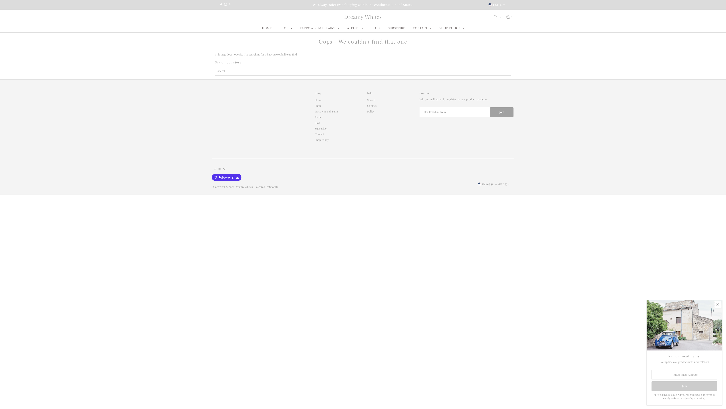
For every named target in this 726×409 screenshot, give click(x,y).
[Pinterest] (230, 4)
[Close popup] (717, 304)
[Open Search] (495, 17)
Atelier (354, 28)
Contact (421, 28)
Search (371, 100)
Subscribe (396, 28)
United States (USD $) (494, 184)
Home (267, 28)
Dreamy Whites (363, 16)
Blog (376, 28)
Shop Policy (450, 28)
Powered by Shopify (266, 187)
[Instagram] (225, 4)
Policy (370, 111)
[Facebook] (221, 4)
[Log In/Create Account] (501, 17)
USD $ (497, 4)
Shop (285, 28)
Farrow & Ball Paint (318, 28)
